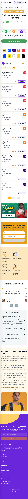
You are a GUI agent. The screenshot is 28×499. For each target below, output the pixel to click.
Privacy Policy (4, 456)
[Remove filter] (5, 67)
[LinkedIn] (12, 491)
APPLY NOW (22, 81)
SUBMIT (14, 240)
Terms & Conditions (5, 459)
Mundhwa (11, 7)
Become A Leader (5, 470)
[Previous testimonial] (11, 305)
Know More (14, 81)
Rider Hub (3, 472)
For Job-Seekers (4, 467)
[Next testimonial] (16, 305)
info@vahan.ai (6, 483)
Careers (2, 461)
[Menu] (25, 2)
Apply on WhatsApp (15, 41)
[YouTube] (15, 491)
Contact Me (14, 439)
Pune (6, 7)
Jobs (2, 7)
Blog (2, 475)
